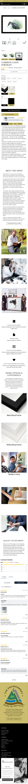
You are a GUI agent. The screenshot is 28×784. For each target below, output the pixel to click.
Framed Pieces (4, 733)
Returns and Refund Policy (7, 740)
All (9, 7)
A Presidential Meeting (6, 755)
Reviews (3, 745)
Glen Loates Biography (6, 752)
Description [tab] (4, 123)
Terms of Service (5, 743)
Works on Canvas (5, 731)
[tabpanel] (14, 142)
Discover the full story (14, 223)
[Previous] (10, 39)
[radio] (4, 56)
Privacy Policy (4, 742)
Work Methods (4, 754)
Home (4, 7)
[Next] (18, 39)
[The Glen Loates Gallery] (11, 4)
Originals (3, 734)
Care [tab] (15, 123)
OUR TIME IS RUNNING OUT (14, 719)
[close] (26, 1)
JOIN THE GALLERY (7, 779)
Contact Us (3, 747)
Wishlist (3, 746)
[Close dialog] (26, 759)
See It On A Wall (9, 114)
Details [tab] (10, 123)
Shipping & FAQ (4, 739)
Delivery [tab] (20, 123)
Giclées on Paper (5, 730)
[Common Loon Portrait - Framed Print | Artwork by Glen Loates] (14, 24)
